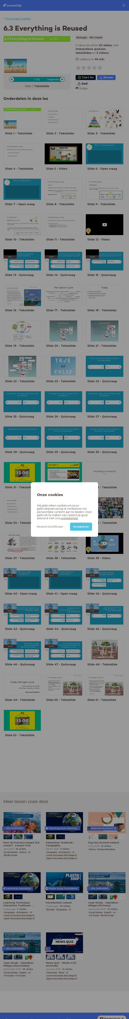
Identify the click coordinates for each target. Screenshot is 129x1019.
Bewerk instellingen (50, 526)
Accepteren (81, 526)
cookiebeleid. (69, 518)
